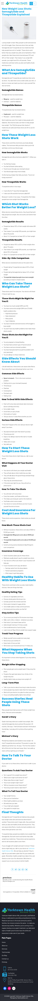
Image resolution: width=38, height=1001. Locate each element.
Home (4, 942)
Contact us (5, 959)
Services (4, 949)
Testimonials (6, 952)
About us (4, 945)
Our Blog (4, 955)
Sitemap (4, 962)
